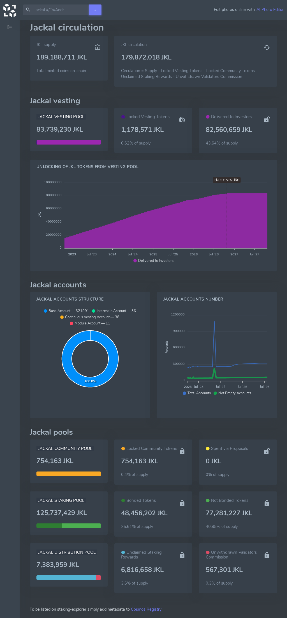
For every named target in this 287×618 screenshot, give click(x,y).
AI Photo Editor (270, 9)
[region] (10, 319)
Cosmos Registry (146, 609)
